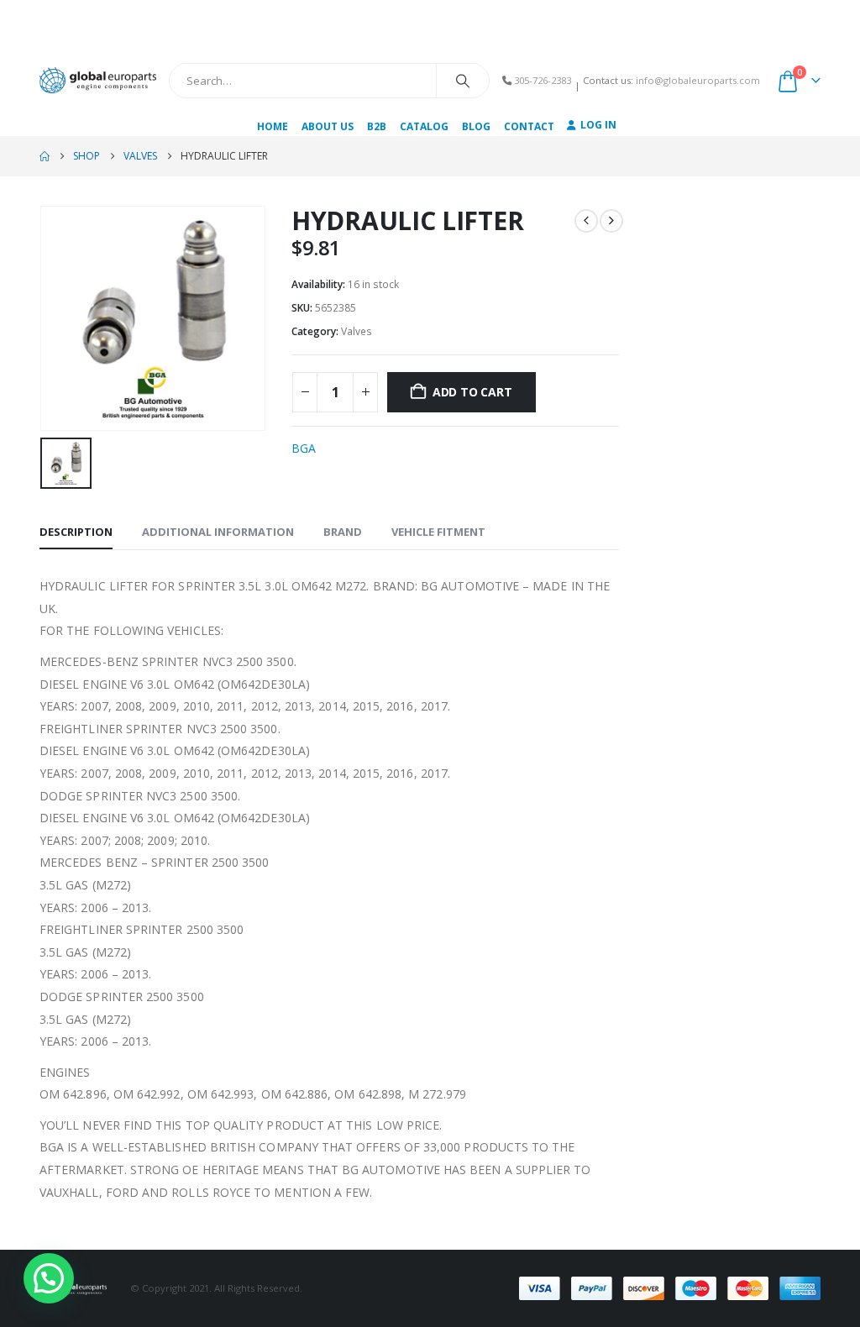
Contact (529, 126)
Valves (356, 331)
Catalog (424, 126)
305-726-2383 (542, 80)
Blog (476, 126)
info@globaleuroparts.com (698, 80)
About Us (328, 126)
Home (272, 126)
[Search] (463, 80)
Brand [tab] (342, 531)
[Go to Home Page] (44, 156)
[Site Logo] (97, 80)
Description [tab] (76, 531)
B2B (376, 126)
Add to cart (472, 392)
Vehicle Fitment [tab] (438, 531)
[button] (49, 1278)
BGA (303, 448)
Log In (598, 125)
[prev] (586, 221)
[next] (611, 221)
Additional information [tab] (218, 531)
